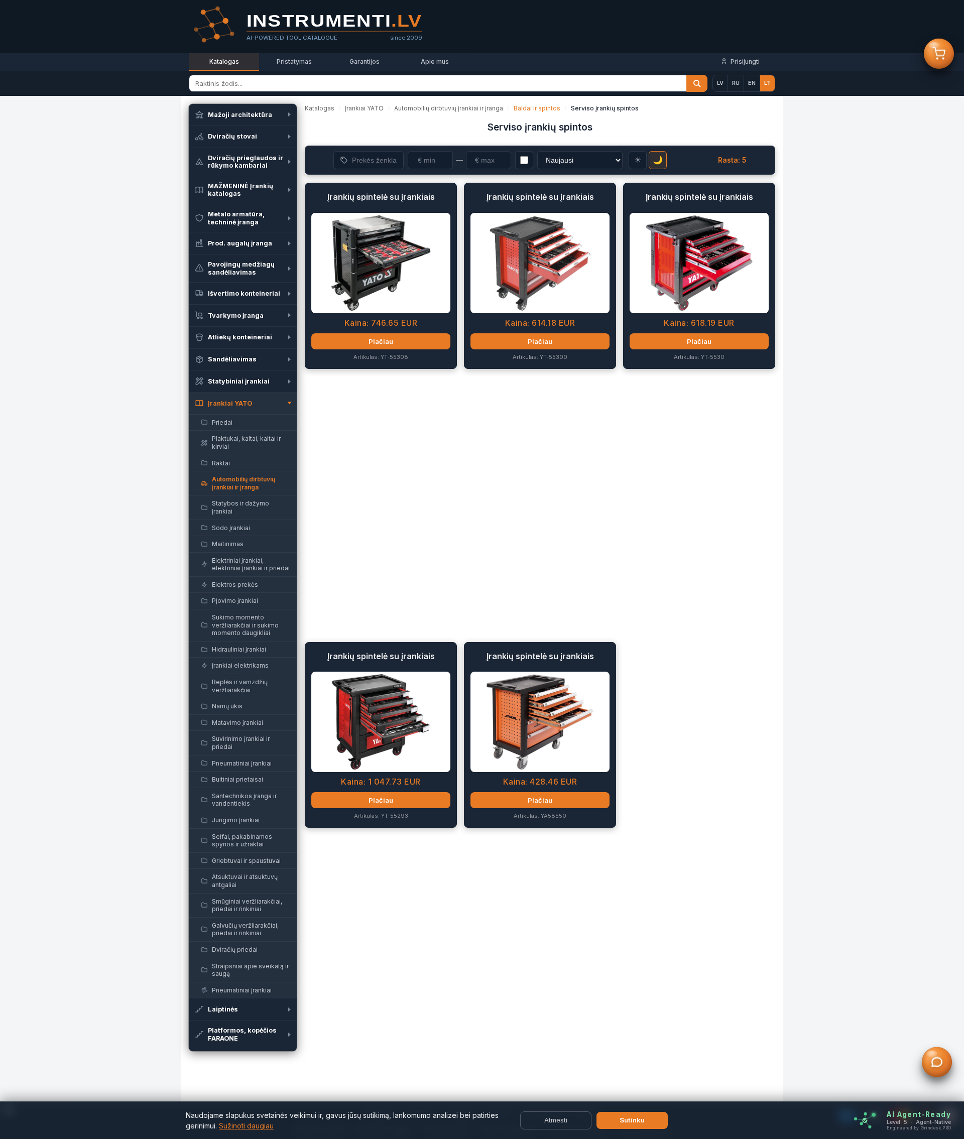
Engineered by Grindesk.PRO (919, 1127)
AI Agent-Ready (919, 1114)
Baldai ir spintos (537, 108)
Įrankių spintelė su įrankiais (381, 197)
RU (736, 82)
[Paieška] (696, 83)
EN (752, 82)
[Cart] (939, 55)
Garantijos (364, 61)
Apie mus (435, 61)
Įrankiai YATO (364, 108)
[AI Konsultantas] (937, 1063)
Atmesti (555, 1120)
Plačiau (381, 341)
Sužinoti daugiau (246, 1125)
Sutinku (632, 1120)
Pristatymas (294, 61)
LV (720, 82)
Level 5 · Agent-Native (919, 1122)
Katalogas (224, 61)
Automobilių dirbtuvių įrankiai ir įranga (448, 108)
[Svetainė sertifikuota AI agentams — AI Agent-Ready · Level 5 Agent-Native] (865, 1120)
